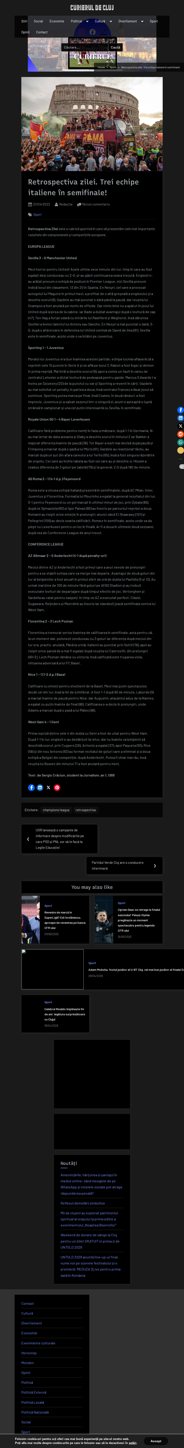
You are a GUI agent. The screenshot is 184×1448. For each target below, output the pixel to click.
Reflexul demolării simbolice (83, 1203)
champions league (56, 810)
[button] (31, 787)
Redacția (65, 204)
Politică (76, 21)
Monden (27, 1362)
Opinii (25, 32)
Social (38, 21)
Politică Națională (35, 1412)
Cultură (100, 21)
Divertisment (127, 21)
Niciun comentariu (96, 204)
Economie (57, 21)
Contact (42, 32)
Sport (154, 21)
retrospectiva (86, 810)
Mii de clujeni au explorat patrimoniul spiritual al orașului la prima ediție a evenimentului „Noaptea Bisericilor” (89, 1219)
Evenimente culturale (38, 1343)
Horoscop (29, 1353)
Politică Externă (33, 1392)
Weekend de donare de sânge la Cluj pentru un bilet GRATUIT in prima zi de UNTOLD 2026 (90, 1241)
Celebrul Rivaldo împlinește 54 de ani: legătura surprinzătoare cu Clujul (64, 1014)
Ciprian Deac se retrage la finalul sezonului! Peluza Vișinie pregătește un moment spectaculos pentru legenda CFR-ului (139, 920)
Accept (156, 1441)
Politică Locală (32, 1402)
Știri (24, 21)
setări (132, 1443)
